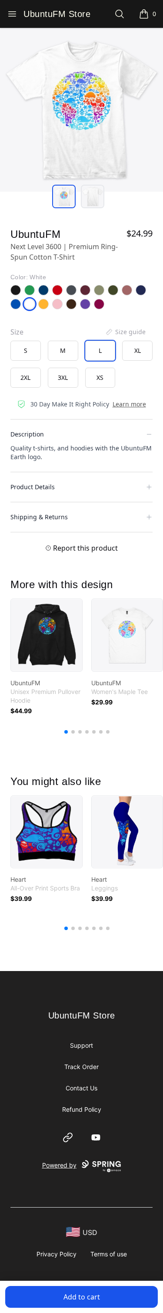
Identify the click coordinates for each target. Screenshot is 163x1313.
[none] (125, 332)
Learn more (129, 404)
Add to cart (81, 1297)
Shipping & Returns (39, 517)
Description (27, 434)
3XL (63, 377)
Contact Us (81, 1088)
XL (137, 350)
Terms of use (108, 1254)
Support (81, 1045)
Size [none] (16, 332)
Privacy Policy (57, 1254)
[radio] (25, 351)
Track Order (81, 1066)
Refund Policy (81, 1109)
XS (99, 377)
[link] (46, 635)
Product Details (32, 487)
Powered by (59, 1165)
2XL (25, 377)
